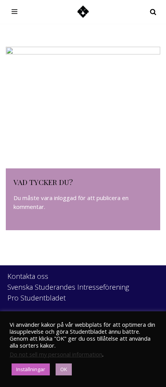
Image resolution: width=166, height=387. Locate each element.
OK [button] (63, 369)
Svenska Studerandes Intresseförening (68, 287)
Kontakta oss (27, 276)
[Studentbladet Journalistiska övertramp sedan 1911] (83, 11)
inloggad (65, 198)
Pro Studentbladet (36, 297)
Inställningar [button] (30, 369)
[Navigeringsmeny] (14, 11)
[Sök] (153, 11)
